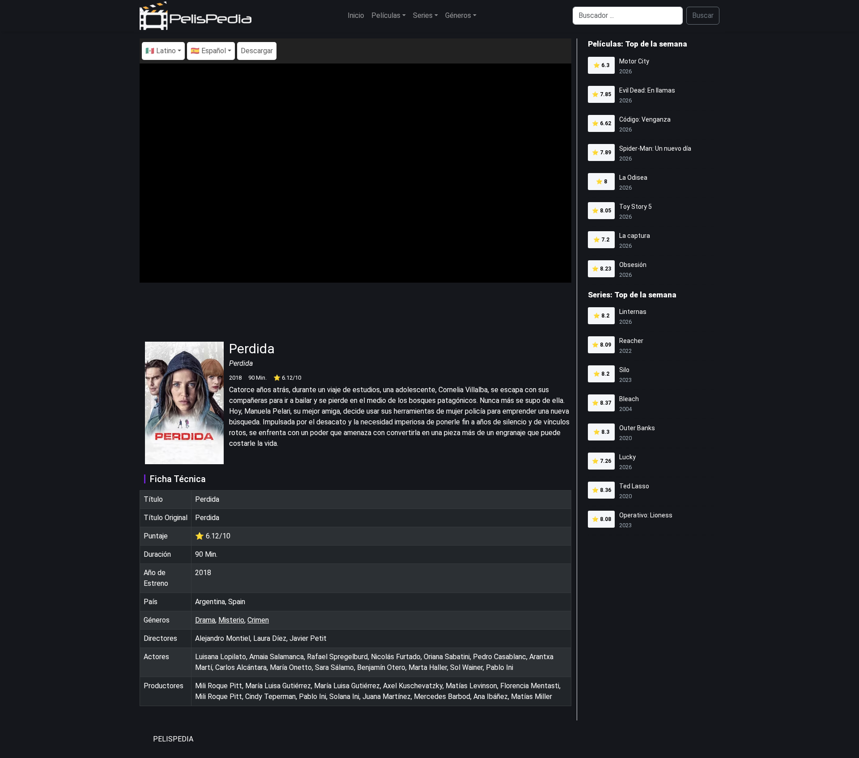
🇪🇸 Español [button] (208, 51)
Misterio (231, 620)
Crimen (258, 620)
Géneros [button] (458, 15)
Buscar (703, 15)
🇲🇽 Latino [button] (160, 51)
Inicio (356, 15)
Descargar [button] (257, 51)
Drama (205, 620)
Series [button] (423, 15)
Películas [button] (385, 15)
